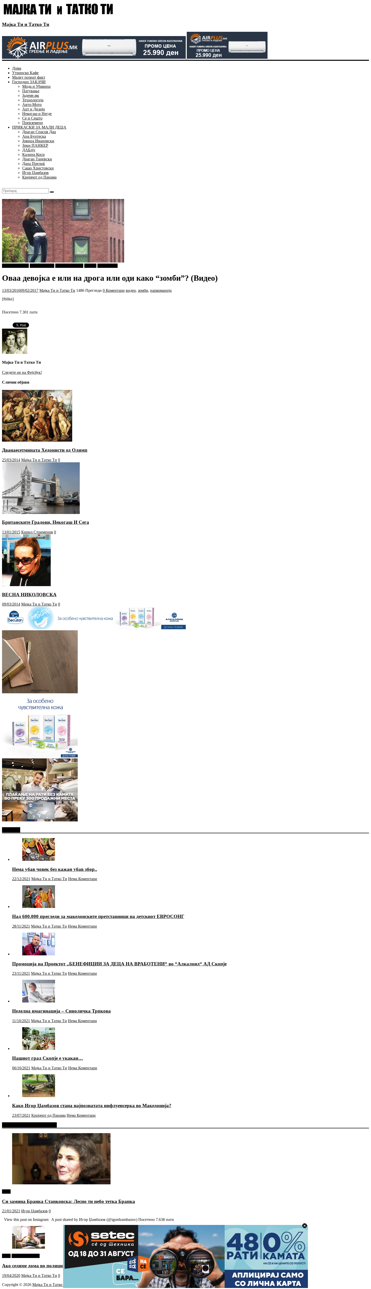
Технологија (32, 100)
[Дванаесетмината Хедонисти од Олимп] (37, 440)
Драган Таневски (37, 159)
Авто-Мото (32, 104)
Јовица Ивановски (38, 141)
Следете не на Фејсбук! (22, 372)
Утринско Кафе (25, 73)
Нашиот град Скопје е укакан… (47, 1058)
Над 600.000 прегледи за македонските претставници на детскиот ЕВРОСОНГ (98, 916)
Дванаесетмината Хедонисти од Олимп (44, 450)
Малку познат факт (28, 77)
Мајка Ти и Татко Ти (25, 24)
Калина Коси (33, 154)
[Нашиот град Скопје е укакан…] (38, 1048)
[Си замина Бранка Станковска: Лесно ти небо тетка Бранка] (61, 1183)
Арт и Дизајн (33, 109)
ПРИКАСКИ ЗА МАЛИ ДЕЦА (39, 127)
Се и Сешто (32, 118)
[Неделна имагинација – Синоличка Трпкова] (38, 1001)
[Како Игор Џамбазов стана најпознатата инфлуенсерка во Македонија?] (38, 1096)
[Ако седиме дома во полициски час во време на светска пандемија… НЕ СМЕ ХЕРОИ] (28, 1247)
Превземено (32, 123)
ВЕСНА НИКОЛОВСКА (29, 594)
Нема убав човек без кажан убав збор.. (54, 869)
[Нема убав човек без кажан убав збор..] (38, 859)
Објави (90, 266)
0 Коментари (114, 290)
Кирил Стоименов (37, 532)
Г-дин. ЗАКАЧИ (69, 266)
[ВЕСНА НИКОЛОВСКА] (26, 585)
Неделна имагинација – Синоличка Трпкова (61, 1011)
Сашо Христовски (38, 168)
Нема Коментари (82, 879)
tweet (6, 1191)
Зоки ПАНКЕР (35, 145)
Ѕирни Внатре (42, 266)
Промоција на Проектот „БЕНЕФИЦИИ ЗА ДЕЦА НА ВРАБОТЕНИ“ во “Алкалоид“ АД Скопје (119, 963)
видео (131, 290)
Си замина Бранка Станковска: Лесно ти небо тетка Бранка (68, 1201)
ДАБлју (28, 150)
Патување (30, 91)
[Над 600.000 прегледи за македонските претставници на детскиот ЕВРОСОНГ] (38, 906)
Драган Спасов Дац (39, 132)
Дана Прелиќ (33, 163)
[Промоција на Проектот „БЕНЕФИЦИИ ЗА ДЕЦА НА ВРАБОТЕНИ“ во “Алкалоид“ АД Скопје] (38, 954)
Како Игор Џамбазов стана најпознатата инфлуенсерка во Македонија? (91, 1105)
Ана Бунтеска (34, 136)
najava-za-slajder (15, 266)
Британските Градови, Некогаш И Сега (45, 522)
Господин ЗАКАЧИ (29, 82)
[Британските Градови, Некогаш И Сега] (41, 512)
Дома (16, 68)
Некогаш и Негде (37, 113)
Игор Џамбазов (35, 172)
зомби (143, 290)
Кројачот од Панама (39, 177)
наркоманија (161, 290)
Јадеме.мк (30, 95)
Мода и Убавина (36, 86)
